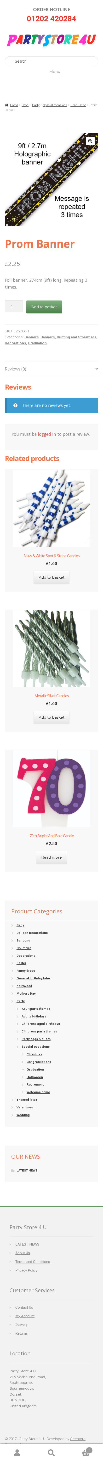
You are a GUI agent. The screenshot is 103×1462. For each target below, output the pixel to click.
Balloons (23, 940)
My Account (24, 1316)
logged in (47, 434)
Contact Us (24, 1307)
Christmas (34, 1054)
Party (36, 105)
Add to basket (44, 307)
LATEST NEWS (27, 1170)
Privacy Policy (26, 1270)
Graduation (78, 105)
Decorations (15, 343)
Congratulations (39, 1062)
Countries (24, 948)
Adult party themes (36, 1009)
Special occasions (55, 105)
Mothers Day (26, 993)
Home (14, 105)
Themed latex (27, 1100)
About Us (22, 1253)
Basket (79, 1448)
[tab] (51, 369)
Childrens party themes (39, 1031)
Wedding (23, 1115)
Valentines (25, 1107)
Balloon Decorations (32, 933)
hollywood (24, 986)
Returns (21, 1333)
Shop (25, 105)
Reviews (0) (15, 369)
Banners (31, 337)
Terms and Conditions (32, 1262)
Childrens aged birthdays (41, 1024)
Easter (21, 963)
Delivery (21, 1324)
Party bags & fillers (36, 1039)
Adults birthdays (34, 1016)
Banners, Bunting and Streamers (68, 337)
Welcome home (38, 1092)
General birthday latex (34, 978)
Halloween (35, 1077)
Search (51, 1453)
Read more (51, 857)
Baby (20, 925)
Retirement (35, 1084)
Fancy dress (26, 970)
